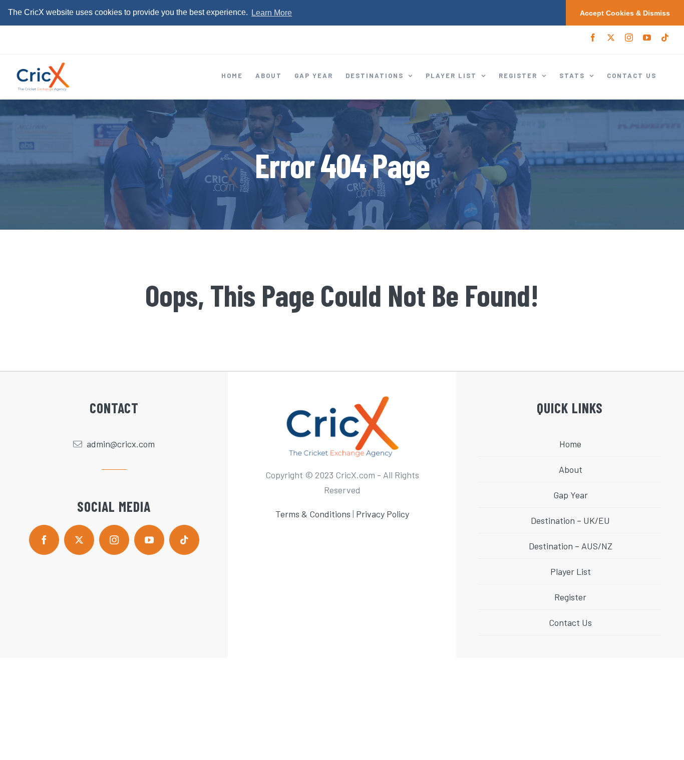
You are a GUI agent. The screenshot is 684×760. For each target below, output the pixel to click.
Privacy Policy (382, 513)
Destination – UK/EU (570, 520)
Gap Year (570, 494)
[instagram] (114, 540)
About (570, 469)
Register (570, 596)
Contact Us (570, 622)
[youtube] (149, 540)
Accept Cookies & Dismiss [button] (625, 13)
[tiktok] (184, 540)
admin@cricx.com (121, 443)
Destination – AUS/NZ (570, 545)
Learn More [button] (271, 13)
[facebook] (44, 540)
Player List (570, 571)
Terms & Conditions (313, 513)
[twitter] (79, 540)
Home (570, 443)
